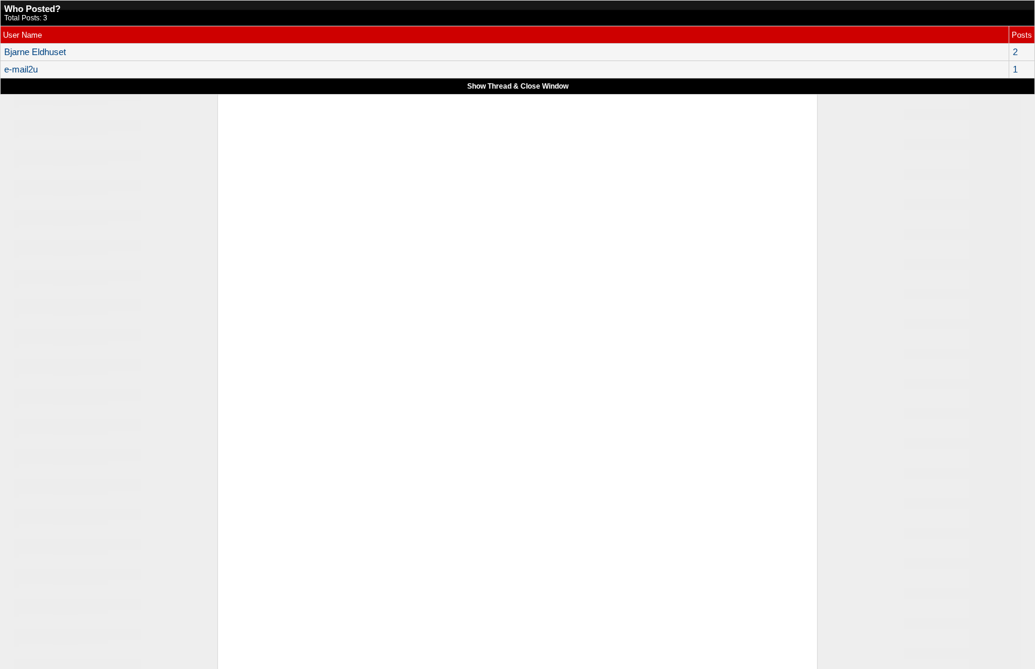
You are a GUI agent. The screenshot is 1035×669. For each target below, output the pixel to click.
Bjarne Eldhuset (35, 52)
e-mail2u (21, 69)
